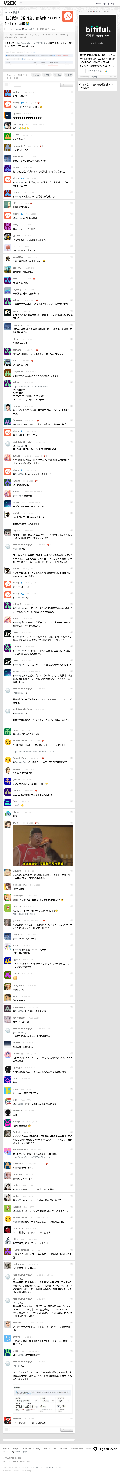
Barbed (16, 1132)
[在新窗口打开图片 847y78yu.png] (15, 978)
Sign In (114, 3)
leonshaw (18, 1163)
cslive (16, 973)
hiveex (16, 812)
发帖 (47, 74)
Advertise (26, 1448)
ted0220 (17, 906)
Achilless (17, 1174)
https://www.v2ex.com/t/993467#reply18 (31, 1156)
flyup (15, 801)
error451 (17, 1418)
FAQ (54, 1448)
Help (15, 1448)
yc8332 (16, 779)
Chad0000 (20, 474)
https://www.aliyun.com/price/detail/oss (30, 386)
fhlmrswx (17, 420)
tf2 (14, 246)
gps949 (16, 235)
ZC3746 (16, 1336)
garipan (16, 768)
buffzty (16, 1185)
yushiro (16, 920)
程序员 (16, 12)
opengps (17, 1067)
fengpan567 (19, 145)
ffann (15, 729)
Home (98, 3)
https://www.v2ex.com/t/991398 (30, 42)
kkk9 (15, 1099)
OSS (36, 74)
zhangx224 (18, 1121)
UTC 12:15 (29, 1467)
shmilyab (17, 1110)
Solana (63, 1448)
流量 (58, 74)
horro (15, 1078)
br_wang (17, 289)
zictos (16, 502)
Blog (37, 1448)
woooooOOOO (20, 1149)
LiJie (15, 1239)
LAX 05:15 (49, 1467)
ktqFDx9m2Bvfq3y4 (22, 441)
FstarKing (18, 1053)
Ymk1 (15, 996)
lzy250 (16, 134)
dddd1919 (18, 1228)
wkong (18, 28)
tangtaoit (28, 28)
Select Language (20, 1451)
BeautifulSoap (20, 740)
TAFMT (16, 822)
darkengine (18, 895)
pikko (15, 310)
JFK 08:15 (59, 1467)
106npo (16, 455)
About (6, 1448)
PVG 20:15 (39, 1467)
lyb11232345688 (21, 1249)
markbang (18, 124)
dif (14, 202)
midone (16, 790)
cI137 (15, 1350)
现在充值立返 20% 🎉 (97, 71)
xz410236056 (19, 1017)
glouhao (17, 1322)
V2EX (7, 12)
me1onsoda (19, 1263)
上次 (69, 74)
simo (15, 1089)
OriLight (17, 870)
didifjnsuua (18, 985)
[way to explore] (10, 3)
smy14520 (18, 371)
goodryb (17, 406)
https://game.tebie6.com (24, 913)
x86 (14, 360)
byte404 (17, 113)
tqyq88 (16, 959)
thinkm (16, 1042)
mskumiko (18, 156)
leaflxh (16, 513)
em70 (15, 278)
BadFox (17, 91)
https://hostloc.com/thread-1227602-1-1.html (33, 751)
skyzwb (16, 530)
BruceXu (17, 267)
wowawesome (20, 884)
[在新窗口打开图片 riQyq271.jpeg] (43, 1411)
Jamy (15, 224)
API (46, 1448)
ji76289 (16, 480)
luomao (16, 167)
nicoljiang (93, 76)
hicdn (16, 339)
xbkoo (16, 945)
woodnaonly (19, 1006)
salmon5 (17, 300)
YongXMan (18, 256)
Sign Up (106, 3)
